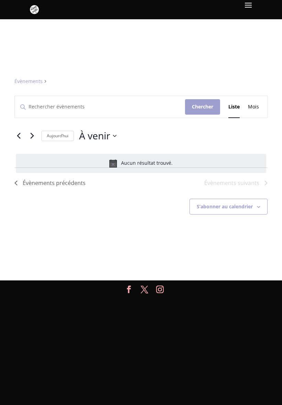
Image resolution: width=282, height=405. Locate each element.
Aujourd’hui (57, 136)
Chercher (202, 106)
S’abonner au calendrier (225, 206)
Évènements (28, 81)
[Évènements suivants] (32, 136)
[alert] (141, 163)
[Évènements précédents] (18, 136)
